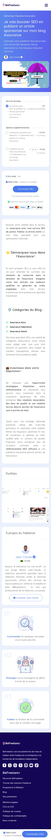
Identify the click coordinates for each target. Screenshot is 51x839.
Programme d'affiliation (13, 787)
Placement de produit (25, 16)
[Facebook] (4, 765)
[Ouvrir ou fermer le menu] (46, 5)
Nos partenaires (10, 796)
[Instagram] (15, 765)
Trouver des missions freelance (17, 783)
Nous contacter (10, 820)
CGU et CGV (8, 806)
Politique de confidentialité (14, 816)
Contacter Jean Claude (26, 597)
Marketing (8, 16)
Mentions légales (10, 802)
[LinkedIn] (26, 765)
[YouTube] (31, 765)
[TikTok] (36, 765)
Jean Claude (24, 557)
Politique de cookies (12, 811)
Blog (5, 792)
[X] (10, 765)
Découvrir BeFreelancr (13, 778)
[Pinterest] (20, 765)
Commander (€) (35, 834)
